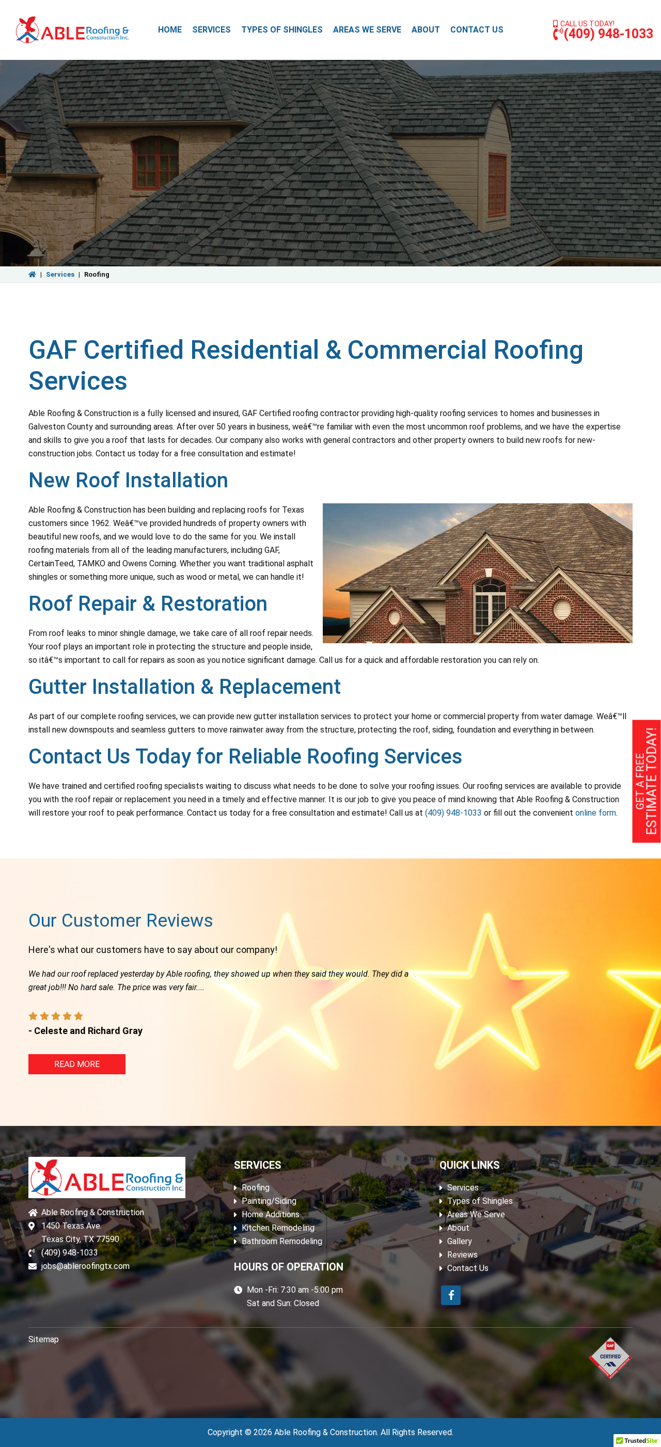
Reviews (462, 1255)
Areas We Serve (476, 1214)
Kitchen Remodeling (278, 1228)
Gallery (459, 1241)
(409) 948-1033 (608, 33)
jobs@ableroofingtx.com (85, 1266)
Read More (77, 1064)
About (458, 1228)
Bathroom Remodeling (282, 1241)
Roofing (256, 1187)
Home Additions (271, 1214)
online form (595, 813)
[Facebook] (451, 1295)
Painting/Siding (269, 1201)
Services (60, 274)
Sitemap (43, 1339)
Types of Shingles (480, 1201)
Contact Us (468, 1268)
